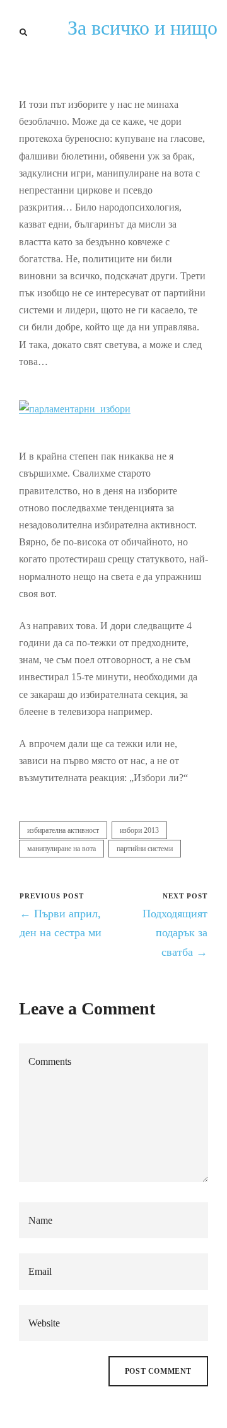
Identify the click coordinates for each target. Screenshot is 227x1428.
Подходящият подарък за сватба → (175, 932)
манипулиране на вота (61, 848)
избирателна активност (63, 830)
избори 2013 (139, 830)
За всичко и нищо (142, 27)
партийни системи (145, 848)
